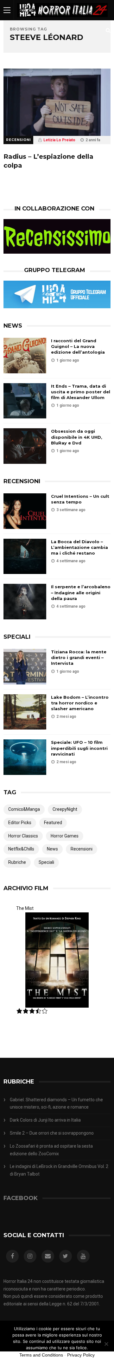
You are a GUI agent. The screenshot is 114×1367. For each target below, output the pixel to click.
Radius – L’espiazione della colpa (48, 161)
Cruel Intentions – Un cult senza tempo (80, 499)
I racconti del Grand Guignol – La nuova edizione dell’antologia (78, 346)
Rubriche (17, 862)
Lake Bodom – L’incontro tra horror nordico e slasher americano (80, 703)
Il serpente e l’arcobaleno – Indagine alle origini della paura (81, 592)
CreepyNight (65, 809)
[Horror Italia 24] (62, 19)
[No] (106, 1344)
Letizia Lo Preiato (59, 140)
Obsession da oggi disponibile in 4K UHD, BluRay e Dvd (76, 437)
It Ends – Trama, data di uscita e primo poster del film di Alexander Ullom (80, 391)
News (52, 848)
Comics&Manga (24, 809)
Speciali (46, 862)
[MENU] (6, 10)
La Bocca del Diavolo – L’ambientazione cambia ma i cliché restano (79, 547)
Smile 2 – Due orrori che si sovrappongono (52, 1133)
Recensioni (18, 140)
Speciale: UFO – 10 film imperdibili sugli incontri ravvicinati (79, 748)
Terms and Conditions (41, 1354)
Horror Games (65, 835)
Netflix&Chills (21, 848)
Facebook (20, 1198)
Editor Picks (19, 822)
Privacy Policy (81, 1354)
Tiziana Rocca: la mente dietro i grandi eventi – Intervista (78, 657)
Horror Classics (23, 835)
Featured (53, 822)
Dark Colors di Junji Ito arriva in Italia (45, 1120)
